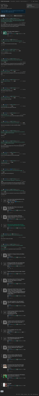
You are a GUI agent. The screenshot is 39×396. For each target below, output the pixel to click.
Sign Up (36, 1)
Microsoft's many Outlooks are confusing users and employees (10, 122)
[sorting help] (22, 15)
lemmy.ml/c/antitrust (6, 115)
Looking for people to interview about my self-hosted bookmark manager (11, 170)
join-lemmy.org (35, 394)
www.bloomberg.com (10, 282)
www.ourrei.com (9, 32)
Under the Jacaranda (5, 1)
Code (31, 394)
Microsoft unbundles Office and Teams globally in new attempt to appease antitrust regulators (12, 246)
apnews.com (9, 304)
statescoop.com (9, 348)
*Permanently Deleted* (4, 114)
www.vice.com (9, 368)
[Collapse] (1, 18)
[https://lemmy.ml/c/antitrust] (5, 322)
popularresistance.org (10, 314)
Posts (11, 15)
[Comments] (5, 201)
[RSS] (24, 15)
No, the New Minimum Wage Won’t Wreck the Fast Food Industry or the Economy (11, 235)
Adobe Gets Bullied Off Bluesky (5, 71)
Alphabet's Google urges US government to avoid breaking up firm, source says (12, 190)
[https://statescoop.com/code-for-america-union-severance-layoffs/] (5, 347)
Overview (2, 15)
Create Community (23, 1)
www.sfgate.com (9, 339)
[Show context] (1, 23)
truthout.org (9, 358)
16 (8, 268)
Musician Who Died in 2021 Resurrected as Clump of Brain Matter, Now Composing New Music (11, 60)
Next (2, 391)
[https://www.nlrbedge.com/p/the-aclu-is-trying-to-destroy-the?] (5, 255)
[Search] (31, 1)
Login (33, 1)
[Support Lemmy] (27, 1)
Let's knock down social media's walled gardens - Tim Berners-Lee (10, 180)
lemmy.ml (8, 323)
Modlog (22, 394)
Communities (12, 1)
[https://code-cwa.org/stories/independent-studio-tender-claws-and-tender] (5, 290)
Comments (7, 15)
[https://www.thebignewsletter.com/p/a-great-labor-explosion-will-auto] (5, 217)
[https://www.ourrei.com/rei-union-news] (5, 33)
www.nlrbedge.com (10, 256)
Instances (25, 394)
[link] (3, 23)
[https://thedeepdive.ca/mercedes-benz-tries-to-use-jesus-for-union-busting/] (5, 208)
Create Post (18, 1)
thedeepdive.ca (9, 209)
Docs (29, 394)
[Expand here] (5, 385)
